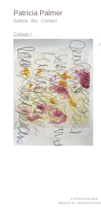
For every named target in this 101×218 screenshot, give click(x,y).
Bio (34, 20)
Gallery (20, 20)
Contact (49, 20)
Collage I (22, 34)
